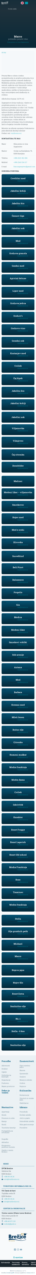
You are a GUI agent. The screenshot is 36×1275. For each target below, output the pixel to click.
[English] (22, 2)
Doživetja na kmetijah (6, 1076)
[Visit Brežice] (5, 3)
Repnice (23, 1086)
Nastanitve (7, 1107)
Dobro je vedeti (6, 1091)
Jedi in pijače (25, 1118)
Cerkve (22, 1083)
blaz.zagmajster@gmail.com (24, 167)
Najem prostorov (8, 1086)
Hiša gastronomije (27, 1124)
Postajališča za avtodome (7, 1132)
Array (4, 52)
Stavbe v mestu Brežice (7, 1151)
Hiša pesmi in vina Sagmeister (18, 42)
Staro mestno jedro (25, 1066)
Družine (5, 1069)
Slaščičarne (24, 1103)
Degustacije (6, 1080)
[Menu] (33, 3)
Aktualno (5, 1142)
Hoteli (4, 1115)
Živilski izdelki (25, 1115)
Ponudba (6, 1061)
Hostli (4, 1124)
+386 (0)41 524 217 (20, 162)
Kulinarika (25, 1090)
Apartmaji (5, 1112)
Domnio (29, 1273)
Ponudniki (24, 1112)
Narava (22, 1070)
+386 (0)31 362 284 (20, 158)
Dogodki (5, 1139)
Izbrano (23, 1107)
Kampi (4, 1121)
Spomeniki (24, 1074)
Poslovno (5, 1083)
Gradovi (23, 1077)
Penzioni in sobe (8, 1118)
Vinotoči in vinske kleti (27, 1099)
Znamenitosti (27, 1061)
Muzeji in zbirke (26, 1080)
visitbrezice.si (16, 133)
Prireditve (23, 1128)
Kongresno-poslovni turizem (8, 1146)
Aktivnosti (6, 1066)
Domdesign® (10, 1273)
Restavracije (24, 1095)
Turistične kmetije (9, 1128)
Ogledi (4, 1072)
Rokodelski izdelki (27, 1121)
